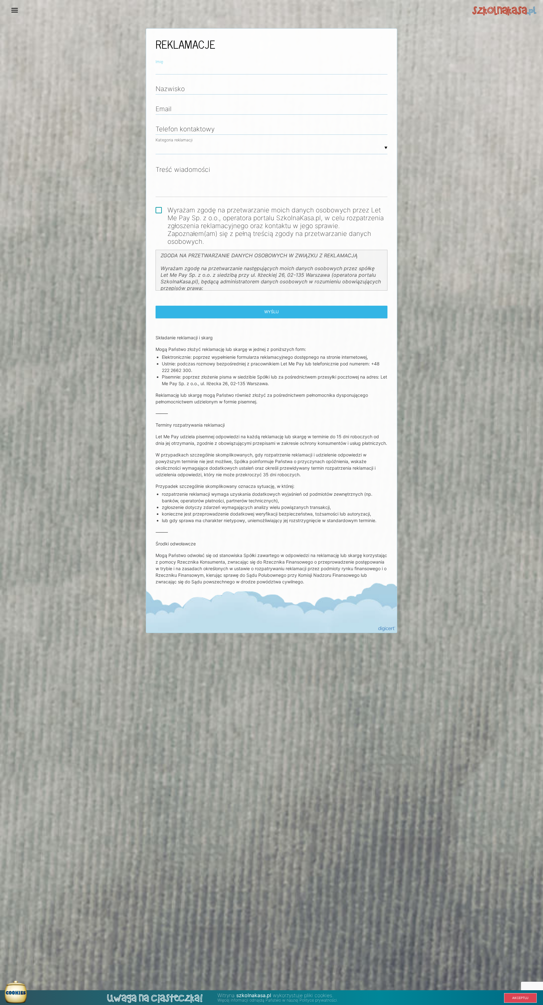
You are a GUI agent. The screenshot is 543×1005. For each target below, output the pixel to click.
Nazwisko (170, 89)
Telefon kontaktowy (185, 129)
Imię (159, 61)
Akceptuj (520, 998)
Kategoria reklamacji (174, 140)
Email (164, 109)
